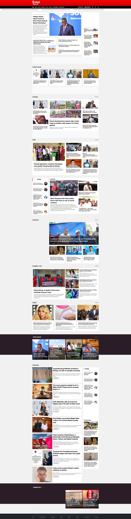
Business (43, 7)
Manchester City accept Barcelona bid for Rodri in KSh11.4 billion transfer (89, 258)
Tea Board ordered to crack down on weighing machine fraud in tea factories (88, 290)
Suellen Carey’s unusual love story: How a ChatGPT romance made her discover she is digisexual (42, 324)
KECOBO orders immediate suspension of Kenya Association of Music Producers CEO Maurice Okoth (69, 51)
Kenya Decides (61, 7)
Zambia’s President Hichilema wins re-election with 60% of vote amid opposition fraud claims (87, 324)
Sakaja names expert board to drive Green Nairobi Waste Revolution (40, 355)
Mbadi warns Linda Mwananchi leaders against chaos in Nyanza (87, 193)
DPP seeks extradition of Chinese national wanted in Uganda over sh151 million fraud (15, 9)
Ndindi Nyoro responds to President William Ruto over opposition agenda (90, 355)
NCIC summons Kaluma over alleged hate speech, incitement (90, 112)
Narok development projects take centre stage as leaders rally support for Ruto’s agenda (64, 123)
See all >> (97, 96)
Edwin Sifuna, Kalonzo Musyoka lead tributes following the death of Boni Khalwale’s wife (90, 126)
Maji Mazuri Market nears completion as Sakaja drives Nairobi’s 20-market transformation (43, 42)
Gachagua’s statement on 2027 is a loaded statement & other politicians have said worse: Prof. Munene (90, 502)
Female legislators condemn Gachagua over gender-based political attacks (68, 40)
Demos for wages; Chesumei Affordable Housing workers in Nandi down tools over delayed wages (88, 52)
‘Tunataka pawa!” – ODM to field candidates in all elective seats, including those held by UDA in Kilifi (88, 209)
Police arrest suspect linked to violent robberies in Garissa (66, 469)
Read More (56, 378)
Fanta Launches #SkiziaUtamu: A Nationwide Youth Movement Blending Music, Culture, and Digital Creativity (66, 437)
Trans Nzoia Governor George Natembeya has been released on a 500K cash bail (73, 503)
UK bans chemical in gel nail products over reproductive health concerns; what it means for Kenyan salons (65, 324)
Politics (39, 7)
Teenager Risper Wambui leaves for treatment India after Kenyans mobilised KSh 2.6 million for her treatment (88, 45)
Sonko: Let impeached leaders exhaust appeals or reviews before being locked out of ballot (38, 212)
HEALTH (46, 7)
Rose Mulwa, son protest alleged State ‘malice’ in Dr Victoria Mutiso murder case (66, 420)
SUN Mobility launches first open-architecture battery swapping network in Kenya (88, 280)
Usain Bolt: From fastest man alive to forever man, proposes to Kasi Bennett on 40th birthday (57, 258)
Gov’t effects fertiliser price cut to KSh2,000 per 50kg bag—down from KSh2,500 (88, 270)
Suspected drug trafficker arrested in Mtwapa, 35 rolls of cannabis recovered (66, 370)
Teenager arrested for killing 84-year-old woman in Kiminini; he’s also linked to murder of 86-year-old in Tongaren (90, 464)
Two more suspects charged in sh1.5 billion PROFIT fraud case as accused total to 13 (65, 387)
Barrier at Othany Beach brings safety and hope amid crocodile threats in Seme (90, 30)
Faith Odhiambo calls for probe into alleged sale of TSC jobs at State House (56, 82)
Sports (50, 7)
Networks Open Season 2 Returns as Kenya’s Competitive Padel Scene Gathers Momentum (74, 259)
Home (33, 7)
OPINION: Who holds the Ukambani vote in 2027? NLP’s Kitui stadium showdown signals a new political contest (37, 197)
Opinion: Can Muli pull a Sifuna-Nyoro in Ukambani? (38, 184)
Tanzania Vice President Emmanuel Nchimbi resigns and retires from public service (39, 82)
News (36, 7)
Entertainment (55, 7)
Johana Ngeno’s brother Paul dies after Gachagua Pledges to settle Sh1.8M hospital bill (40, 128)
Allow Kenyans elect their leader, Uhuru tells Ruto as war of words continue (38, 189)
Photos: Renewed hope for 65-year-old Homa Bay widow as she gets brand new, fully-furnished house (90, 433)
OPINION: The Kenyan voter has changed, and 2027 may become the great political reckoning (38, 205)
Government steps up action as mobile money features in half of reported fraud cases (90, 82)
